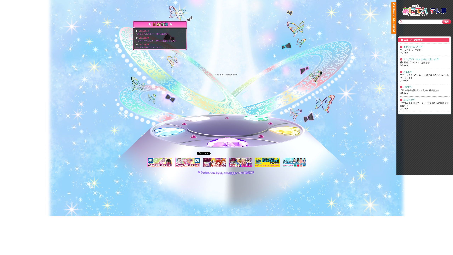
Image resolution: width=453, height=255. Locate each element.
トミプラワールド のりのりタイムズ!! (421, 59)
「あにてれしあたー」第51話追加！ (152, 34)
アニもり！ (408, 72)
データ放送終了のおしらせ (148, 47)
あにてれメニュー (393, 18)
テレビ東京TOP (438, 10)
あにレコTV (409, 99)
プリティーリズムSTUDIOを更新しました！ (156, 40)
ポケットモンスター (413, 47)
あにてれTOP (415, 10)
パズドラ (407, 87)
